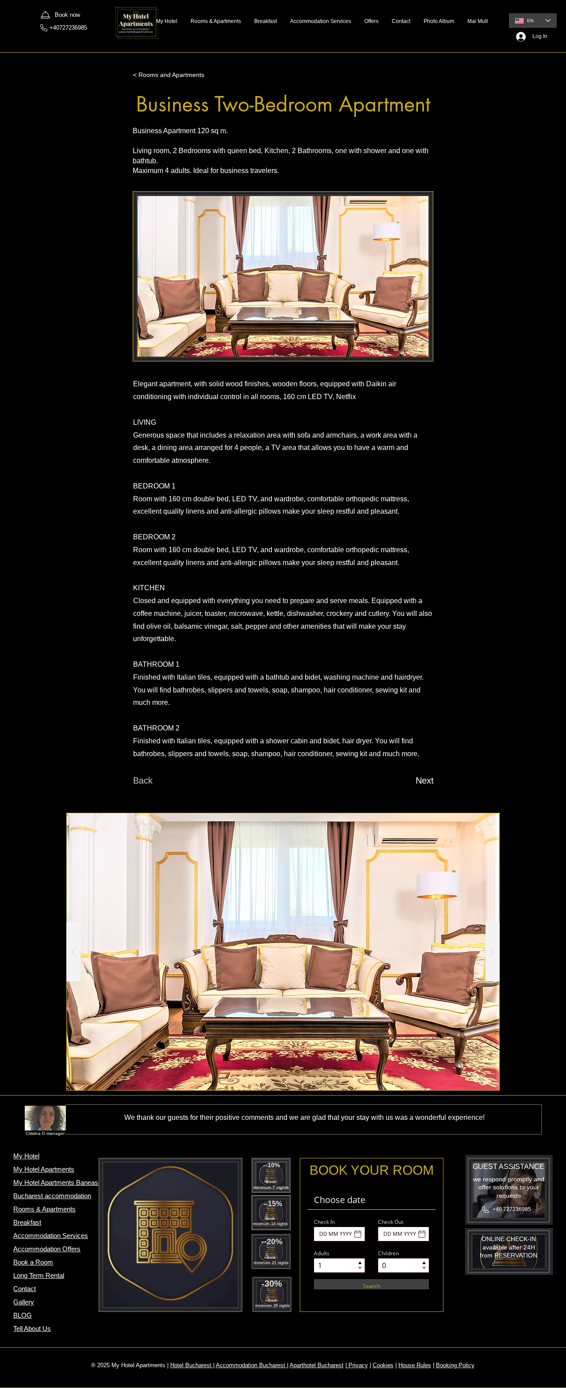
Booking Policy (455, 1365)
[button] (283, 951)
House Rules (414, 1365)
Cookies (383, 1365)
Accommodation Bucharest (251, 1365)
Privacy (357, 1365)
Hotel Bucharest (191, 1365)
